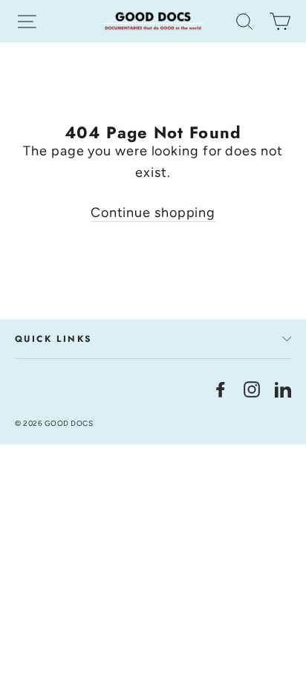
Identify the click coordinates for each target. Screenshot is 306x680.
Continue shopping (153, 212)
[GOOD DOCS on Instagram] (252, 388)
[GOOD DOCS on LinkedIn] (283, 388)
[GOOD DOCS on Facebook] (220, 388)
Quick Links (53, 339)
